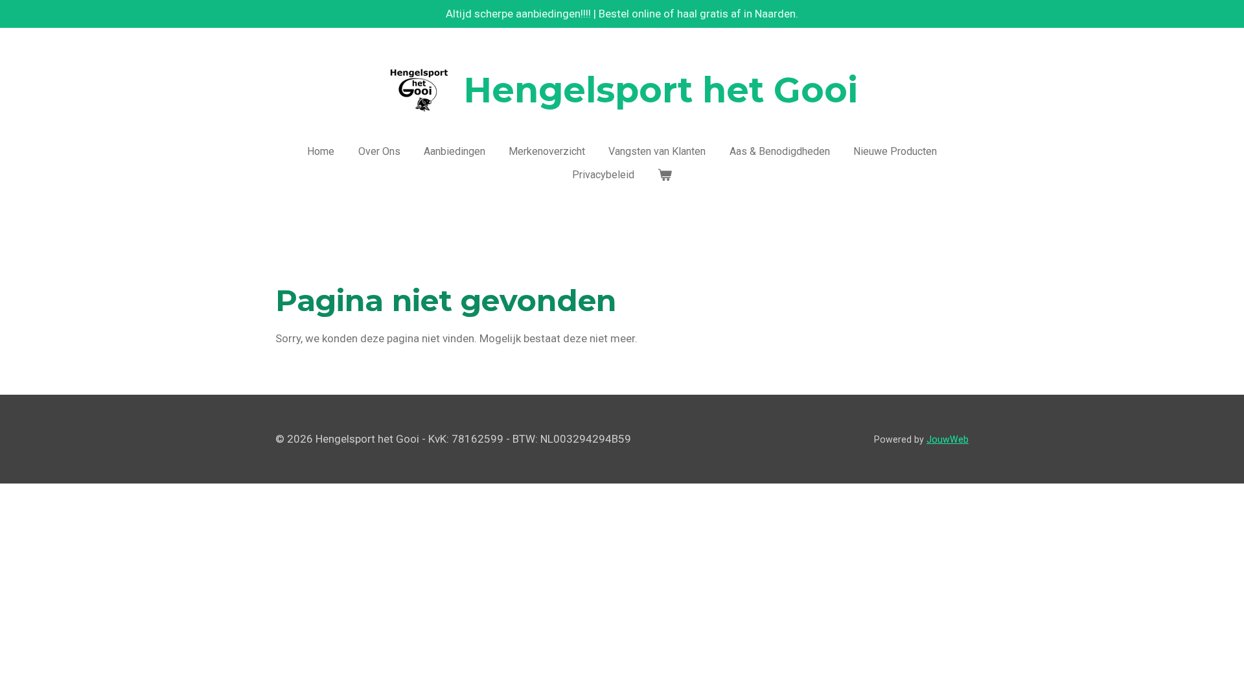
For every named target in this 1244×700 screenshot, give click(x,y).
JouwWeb (948, 439)
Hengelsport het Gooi (661, 90)
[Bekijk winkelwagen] (664, 175)
